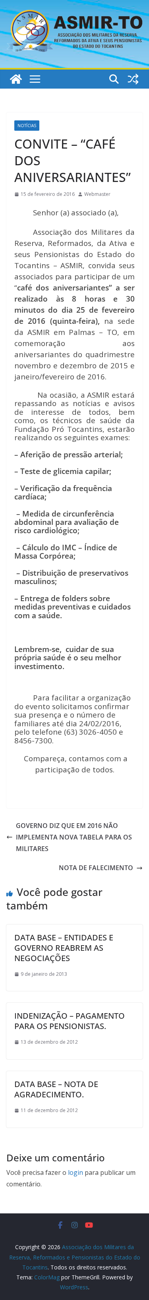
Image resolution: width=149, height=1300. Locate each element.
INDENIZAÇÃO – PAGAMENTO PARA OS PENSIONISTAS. (69, 1020)
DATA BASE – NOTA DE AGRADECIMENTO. (56, 1089)
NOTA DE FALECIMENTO (96, 867)
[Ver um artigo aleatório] (133, 79)
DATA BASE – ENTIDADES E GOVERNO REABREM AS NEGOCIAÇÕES (63, 947)
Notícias (26, 125)
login (75, 1172)
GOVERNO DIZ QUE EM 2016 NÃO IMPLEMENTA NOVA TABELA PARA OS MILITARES (74, 837)
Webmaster (97, 194)
